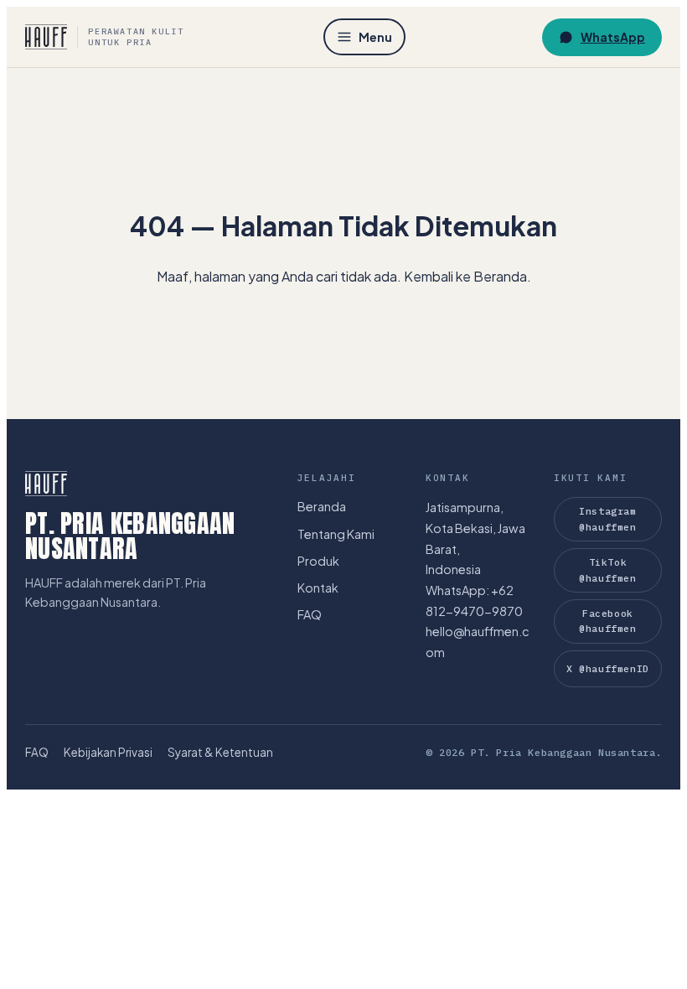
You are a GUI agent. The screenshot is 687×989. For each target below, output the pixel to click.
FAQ (309, 614)
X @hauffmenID (607, 668)
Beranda (321, 506)
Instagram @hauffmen (607, 518)
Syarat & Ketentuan (220, 752)
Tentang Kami (335, 533)
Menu (375, 36)
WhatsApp (613, 36)
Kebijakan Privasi (108, 752)
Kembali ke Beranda (465, 276)
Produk (318, 560)
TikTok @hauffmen (607, 569)
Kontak (317, 587)
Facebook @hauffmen (607, 620)
